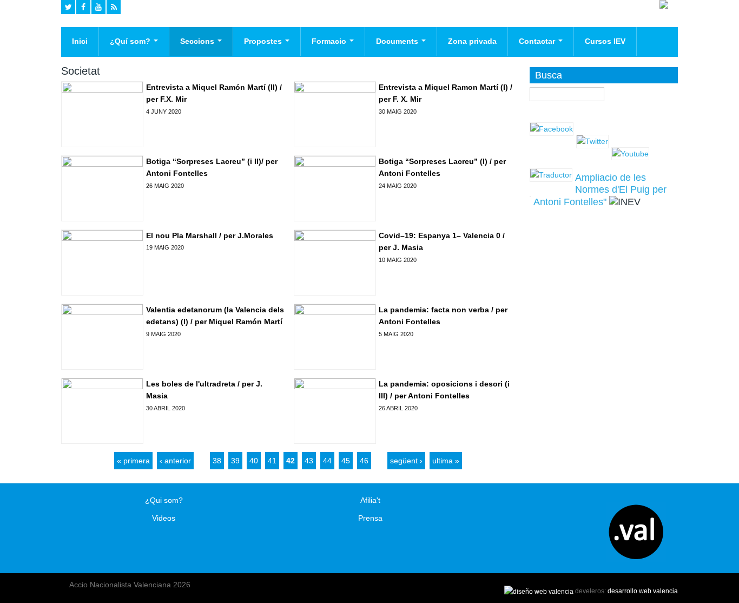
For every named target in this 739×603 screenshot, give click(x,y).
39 (235, 460)
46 (364, 460)
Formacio (330, 41)
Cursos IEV (605, 41)
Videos (163, 518)
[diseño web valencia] (538, 591)
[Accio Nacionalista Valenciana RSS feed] (114, 7)
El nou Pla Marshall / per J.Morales (209, 235)
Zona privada (472, 41)
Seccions (198, 41)
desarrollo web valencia (643, 591)
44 (327, 460)
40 (253, 460)
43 (309, 460)
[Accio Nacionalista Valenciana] (663, 6)
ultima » (445, 460)
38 (217, 460)
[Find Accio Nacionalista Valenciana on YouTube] (98, 7)
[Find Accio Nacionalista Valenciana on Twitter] (68, 7)
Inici (80, 41)
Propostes (264, 41)
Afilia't (370, 500)
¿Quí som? (131, 41)
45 (345, 460)
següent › (406, 460)
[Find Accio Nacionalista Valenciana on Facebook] (83, 7)
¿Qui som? (164, 500)
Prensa (370, 518)
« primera (133, 460)
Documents (398, 41)
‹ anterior (175, 460)
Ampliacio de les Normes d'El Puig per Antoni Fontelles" (600, 189)
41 (272, 460)
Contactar (538, 41)
